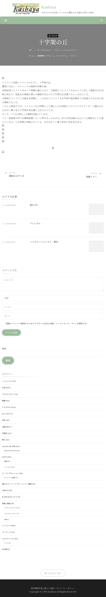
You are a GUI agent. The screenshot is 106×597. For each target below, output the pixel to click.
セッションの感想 (9, 478)
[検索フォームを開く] (101, 20)
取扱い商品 (6, 503)
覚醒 (5, 461)
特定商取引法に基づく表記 (42, 588)
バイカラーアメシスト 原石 (44, 241)
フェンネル (35, 223)
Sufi (4, 457)
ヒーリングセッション (10, 473)
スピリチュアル (8, 538)
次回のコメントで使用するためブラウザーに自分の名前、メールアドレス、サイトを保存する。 (47, 323)
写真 (3, 420)
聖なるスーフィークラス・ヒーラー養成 (16, 484)
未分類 (4, 549)
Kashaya (49, 7)
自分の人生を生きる (10, 451)
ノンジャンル (7, 381)
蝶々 (3, 439)
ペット (6, 543)
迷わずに (34, 205)
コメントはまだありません (68, 50)
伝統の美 (5, 427)
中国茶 (4, 433)
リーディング (7, 532)
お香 (3, 387)
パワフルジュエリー (10, 513)
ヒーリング (53, 36)
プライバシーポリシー (65, 588)
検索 (4, 348)
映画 (3, 400)
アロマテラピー (8, 394)
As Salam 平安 (8, 446)
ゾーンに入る (8, 467)
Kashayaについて (9, 497)
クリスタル (6, 407)
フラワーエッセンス (10, 508)
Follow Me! (54, 573)
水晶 (5, 519)
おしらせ (5, 413)
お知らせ (5, 490)
